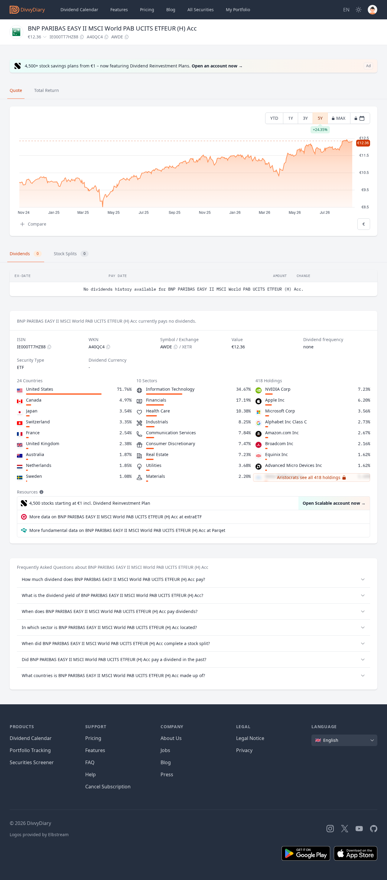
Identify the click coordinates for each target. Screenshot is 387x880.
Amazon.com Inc (282, 432)
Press (167, 774)
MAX (340, 118)
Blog (166, 762)
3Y (305, 118)
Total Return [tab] (46, 90)
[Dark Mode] (358, 9)
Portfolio (238, 9)
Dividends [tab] (24, 253)
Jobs (165, 750)
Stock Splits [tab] (70, 253)
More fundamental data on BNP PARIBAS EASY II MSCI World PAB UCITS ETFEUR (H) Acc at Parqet (127, 530)
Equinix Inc (276, 454)
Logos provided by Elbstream (39, 834)
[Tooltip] (41, 492)
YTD (274, 118)
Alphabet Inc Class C (286, 422)
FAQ (90, 762)
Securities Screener (32, 762)
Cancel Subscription (108, 786)
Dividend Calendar (79, 9)
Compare (37, 224)
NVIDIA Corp (278, 389)
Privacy (244, 750)
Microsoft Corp (280, 411)
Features (119, 9)
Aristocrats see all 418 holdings (308, 477)
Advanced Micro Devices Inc (293, 465)
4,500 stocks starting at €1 (89, 503)
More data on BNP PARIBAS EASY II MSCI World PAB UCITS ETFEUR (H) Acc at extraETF (115, 517)
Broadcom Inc (279, 443)
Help (90, 774)
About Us (171, 738)
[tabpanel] (193, 171)
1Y (290, 118)
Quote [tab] (16, 90)
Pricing (147, 9)
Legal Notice (250, 738)
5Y (320, 119)
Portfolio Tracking (30, 750)
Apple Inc (275, 400)
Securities (200, 9)
